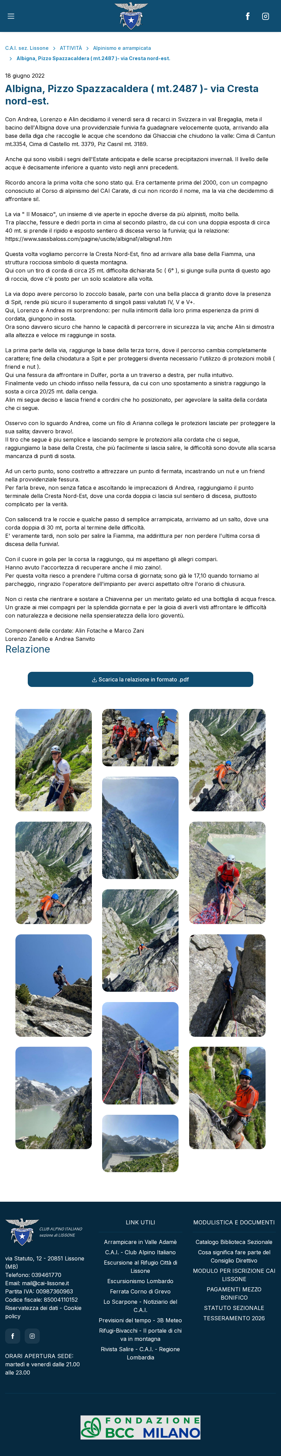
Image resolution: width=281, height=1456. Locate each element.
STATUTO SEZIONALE (234, 1307)
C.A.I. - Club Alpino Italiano (140, 1252)
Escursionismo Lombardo (140, 1281)
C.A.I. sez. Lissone (27, 48)
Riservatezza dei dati (31, 1307)
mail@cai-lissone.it (45, 1283)
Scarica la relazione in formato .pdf (144, 679)
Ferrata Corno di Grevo (140, 1291)
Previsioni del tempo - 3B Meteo (140, 1320)
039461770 (46, 1274)
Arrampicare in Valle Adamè (140, 1241)
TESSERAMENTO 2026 (234, 1318)
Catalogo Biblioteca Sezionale (234, 1241)
